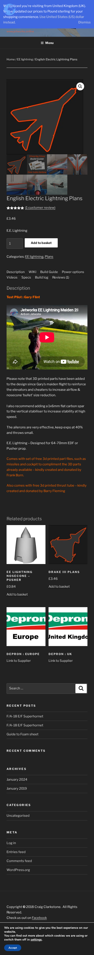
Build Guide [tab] (49, 272)
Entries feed (16, 852)
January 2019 (17, 788)
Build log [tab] (41, 277)
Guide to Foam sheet (22, 734)
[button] (80, 86)
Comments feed (19, 861)
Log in (11, 843)
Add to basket (41, 243)
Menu (49, 43)
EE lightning (25, 59)
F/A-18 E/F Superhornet (25, 716)
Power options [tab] (73, 272)
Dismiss (84, 22)
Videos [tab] (12, 277)
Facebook (39, 918)
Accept (13, 948)
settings (36, 940)
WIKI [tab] (32, 272)
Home (11, 59)
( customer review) (40, 208)
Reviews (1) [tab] (60, 277)
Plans (49, 257)
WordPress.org (18, 870)
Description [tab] (16, 272)
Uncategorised (18, 816)
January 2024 (17, 780)
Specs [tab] (26, 277)
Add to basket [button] (17, 594)
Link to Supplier (19, 661)
